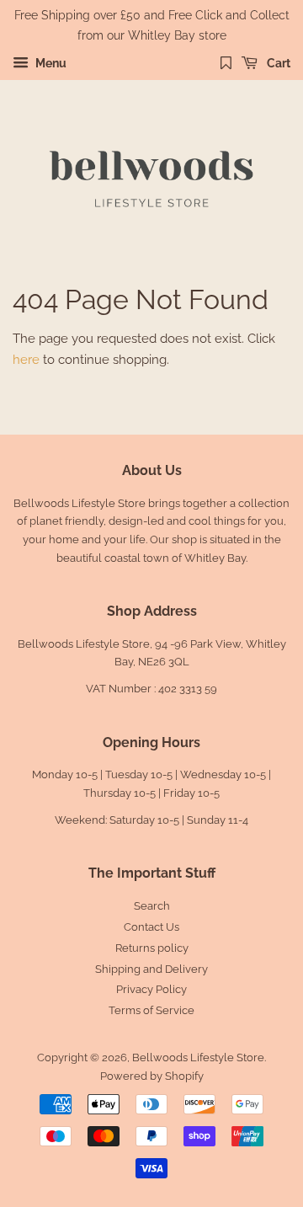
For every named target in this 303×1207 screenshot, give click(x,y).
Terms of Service (151, 1010)
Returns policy (152, 948)
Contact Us (151, 927)
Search (152, 906)
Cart (277, 63)
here (26, 359)
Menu (49, 63)
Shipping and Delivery (151, 969)
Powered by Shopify (152, 1076)
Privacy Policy (151, 989)
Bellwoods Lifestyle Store (198, 1057)
